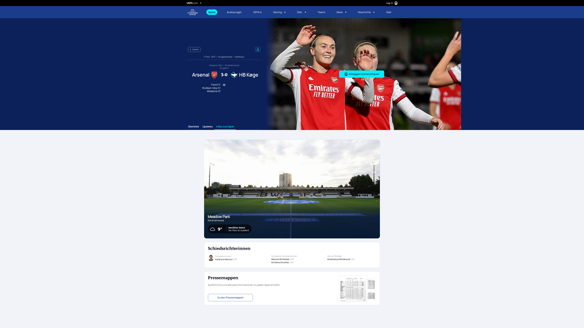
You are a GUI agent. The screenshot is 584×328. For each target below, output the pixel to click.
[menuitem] (213, 12)
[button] (279, 12)
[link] (211, 12)
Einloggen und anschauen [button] (364, 74)
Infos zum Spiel (225, 126)
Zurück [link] (195, 49)
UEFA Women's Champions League (192, 12)
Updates (208, 126)
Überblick (193, 126)
